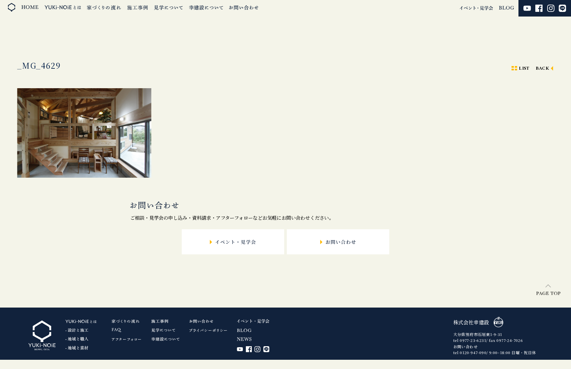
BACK (543, 68)
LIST (524, 68)
